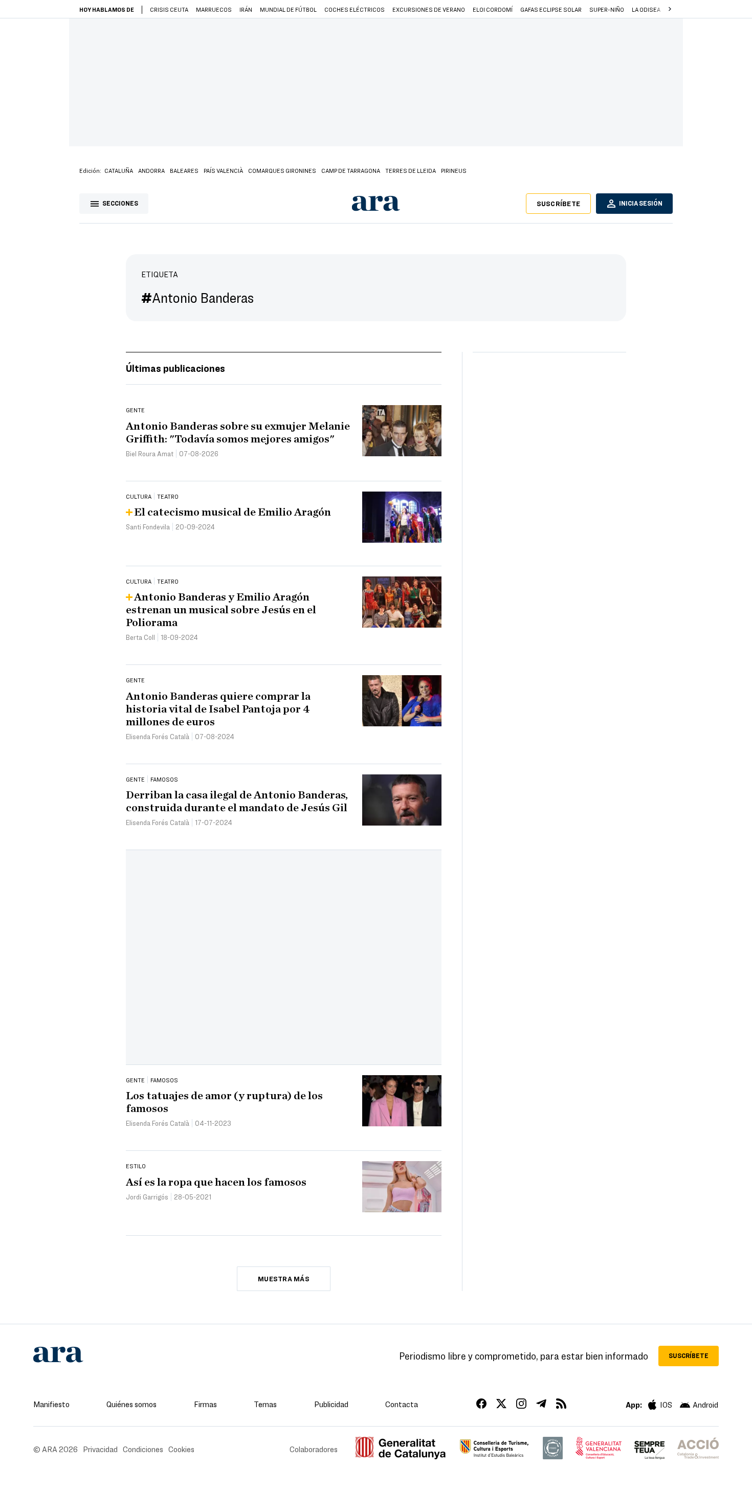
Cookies (181, 1449)
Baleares (184, 170)
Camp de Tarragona (350, 170)
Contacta (401, 1404)
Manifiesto (51, 1404)
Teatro (168, 496)
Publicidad (331, 1404)
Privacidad (100, 1449)
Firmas (205, 1404)
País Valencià (223, 170)
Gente (135, 409)
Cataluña (118, 170)
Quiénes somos (131, 1404)
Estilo (136, 1165)
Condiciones (143, 1449)
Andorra (151, 170)
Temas (265, 1404)
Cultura (138, 496)
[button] (670, 9)
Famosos (164, 779)
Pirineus (454, 170)
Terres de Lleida (410, 170)
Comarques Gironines (282, 170)
